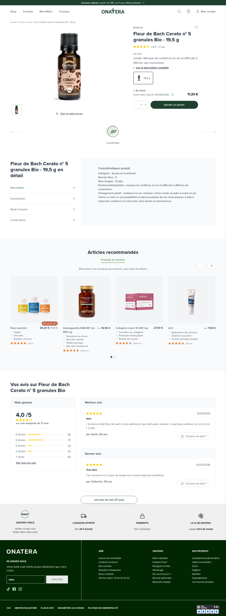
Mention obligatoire (26, 608)
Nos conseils (105, 565)
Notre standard (160, 557)
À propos (64, 11)
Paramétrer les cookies (71, 608)
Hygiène (196, 569)
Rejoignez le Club (161, 565)
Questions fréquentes (110, 569)
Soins (195, 565)
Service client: (114, 577)
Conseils (28, 11)
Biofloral (138, 27)
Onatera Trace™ (160, 561)
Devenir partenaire (162, 577)
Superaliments (199, 577)
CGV (9, 608)
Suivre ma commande (110, 557)
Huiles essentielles (201, 561)
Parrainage (158, 569)
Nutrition (196, 573)
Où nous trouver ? (162, 573)
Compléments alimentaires (205, 557)
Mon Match (46, 11)
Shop (13, 11)
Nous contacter (106, 573)
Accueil (13, 22)
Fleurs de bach (25, 22)
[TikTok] (8, 589)
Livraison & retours (108, 561)
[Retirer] (136, 105)
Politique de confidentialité (103, 608)
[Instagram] (20, 589)
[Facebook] (14, 589)
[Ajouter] (146, 105)
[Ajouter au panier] (51, 316)
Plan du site (47, 608)
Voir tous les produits (203, 581)
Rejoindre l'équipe (162, 581)
